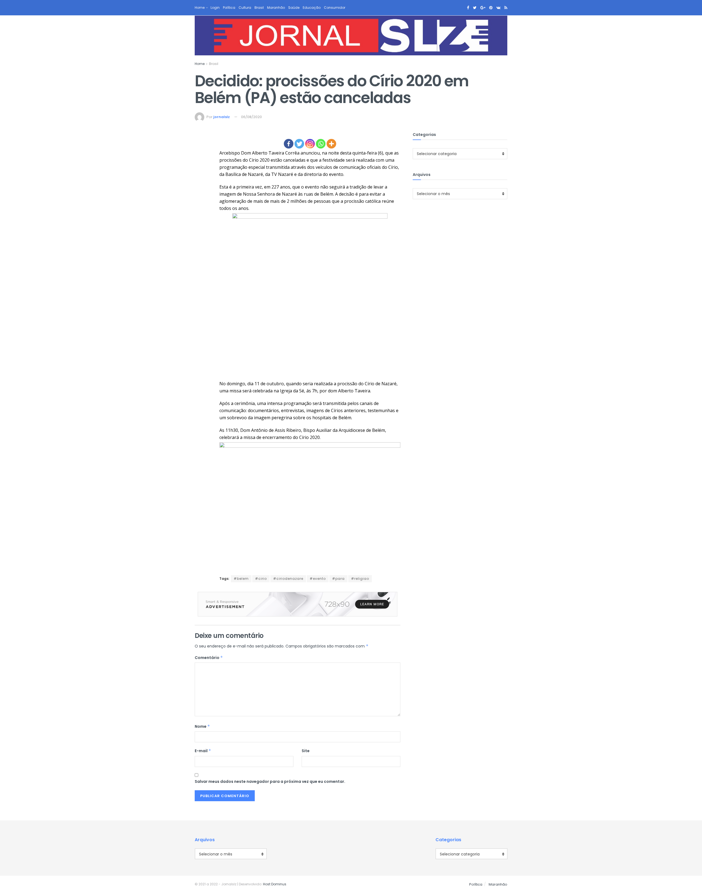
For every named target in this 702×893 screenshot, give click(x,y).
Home (200, 7)
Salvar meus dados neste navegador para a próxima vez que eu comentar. (270, 781)
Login (215, 7)
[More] (331, 144)
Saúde (293, 7)
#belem (241, 578)
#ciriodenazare (288, 578)
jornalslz (221, 116)
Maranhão (276, 7)
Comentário (209, 657)
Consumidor (334, 7)
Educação (312, 7)
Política (229, 7)
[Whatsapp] (320, 144)
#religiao (360, 578)
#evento (318, 578)
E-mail (203, 751)
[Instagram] (310, 144)
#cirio (261, 578)
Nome (202, 726)
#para (338, 578)
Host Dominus (274, 884)
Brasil (259, 7)
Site (306, 751)
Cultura (245, 7)
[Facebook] (288, 144)
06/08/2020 (251, 116)
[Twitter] (299, 144)
